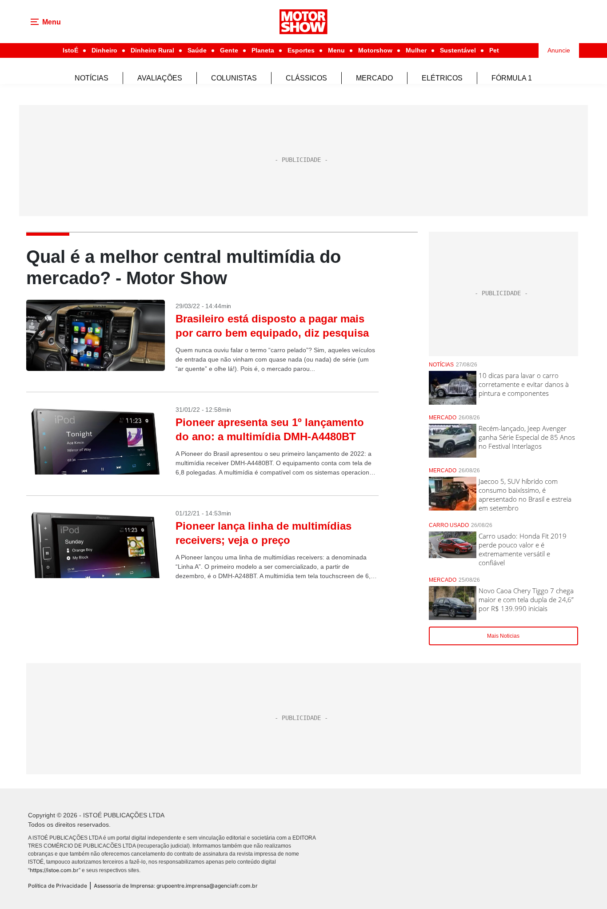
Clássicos (306, 78)
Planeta (263, 50)
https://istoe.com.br (54, 870)
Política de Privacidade (57, 885)
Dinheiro (104, 50)
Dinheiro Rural (152, 50)
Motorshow (375, 50)
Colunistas (234, 78)
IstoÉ (70, 50)
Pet (494, 50)
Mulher (416, 50)
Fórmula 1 (511, 78)
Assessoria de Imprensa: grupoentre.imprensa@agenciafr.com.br (176, 885)
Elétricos (442, 78)
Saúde (197, 50)
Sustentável (458, 50)
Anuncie (558, 50)
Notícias (91, 78)
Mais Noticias (503, 636)
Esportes (301, 50)
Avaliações (159, 78)
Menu (336, 50)
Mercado (374, 78)
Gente (229, 50)
